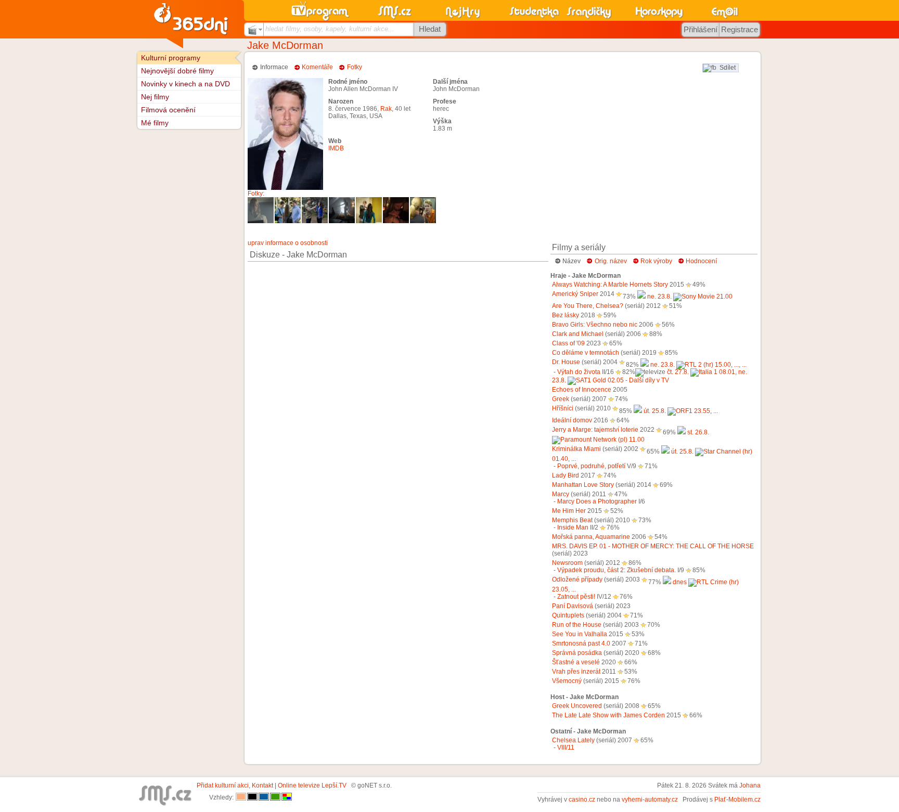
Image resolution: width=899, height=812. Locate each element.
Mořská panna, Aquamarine (591, 536)
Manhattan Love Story (583, 484)
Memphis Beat (572, 520)
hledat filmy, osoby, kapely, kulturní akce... (329, 29)
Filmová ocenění (168, 110)
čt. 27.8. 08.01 (701, 372)
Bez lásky (565, 315)
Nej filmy (155, 97)
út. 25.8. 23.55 (677, 411)
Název (571, 261)
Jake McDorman (285, 45)
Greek (560, 399)
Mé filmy (155, 123)
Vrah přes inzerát (576, 671)
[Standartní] (241, 797)
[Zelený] (275, 797)
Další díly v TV (649, 380)
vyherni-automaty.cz (650, 799)
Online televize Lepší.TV (312, 785)
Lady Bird (565, 475)
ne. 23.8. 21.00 (690, 296)
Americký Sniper (575, 294)
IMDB (336, 148)
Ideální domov (572, 420)
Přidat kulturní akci (223, 785)
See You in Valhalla (579, 634)
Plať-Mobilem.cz (737, 799)
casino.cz (582, 799)
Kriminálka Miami (576, 449)
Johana (750, 785)
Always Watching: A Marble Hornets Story (610, 284)
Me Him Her (569, 510)
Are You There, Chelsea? (587, 306)
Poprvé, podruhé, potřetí (591, 466)
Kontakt (262, 785)
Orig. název (611, 261)
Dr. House (566, 362)
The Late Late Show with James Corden (608, 715)
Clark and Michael (577, 334)
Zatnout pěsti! (576, 596)
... (736, 364)
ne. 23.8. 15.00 (690, 364)
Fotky (354, 67)
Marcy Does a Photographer (597, 501)
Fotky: (256, 193)
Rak (386, 108)
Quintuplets (568, 615)
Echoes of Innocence (581, 389)
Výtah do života (578, 372)
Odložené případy (577, 579)
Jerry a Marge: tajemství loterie (595, 429)
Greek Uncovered (577, 706)
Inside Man (572, 527)
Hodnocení (701, 261)
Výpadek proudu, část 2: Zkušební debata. (616, 570)
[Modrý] (263, 797)
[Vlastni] (286, 797)
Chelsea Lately (573, 740)
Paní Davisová (572, 606)
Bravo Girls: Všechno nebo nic (594, 324)
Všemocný (567, 681)
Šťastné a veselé (576, 662)
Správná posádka (577, 652)
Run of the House (576, 624)
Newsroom (567, 562)
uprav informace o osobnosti (288, 243)
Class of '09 (568, 343)
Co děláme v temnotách (585, 352)
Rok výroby (656, 261)
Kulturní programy (170, 58)
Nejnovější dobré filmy (177, 71)
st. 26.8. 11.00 (668, 436)
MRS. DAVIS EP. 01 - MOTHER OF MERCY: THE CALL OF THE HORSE (653, 546)
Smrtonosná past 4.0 (581, 643)
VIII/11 (565, 747)
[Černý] (252, 797)
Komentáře (317, 67)
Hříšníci (562, 408)
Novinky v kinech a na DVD (185, 84)
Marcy (560, 494)
